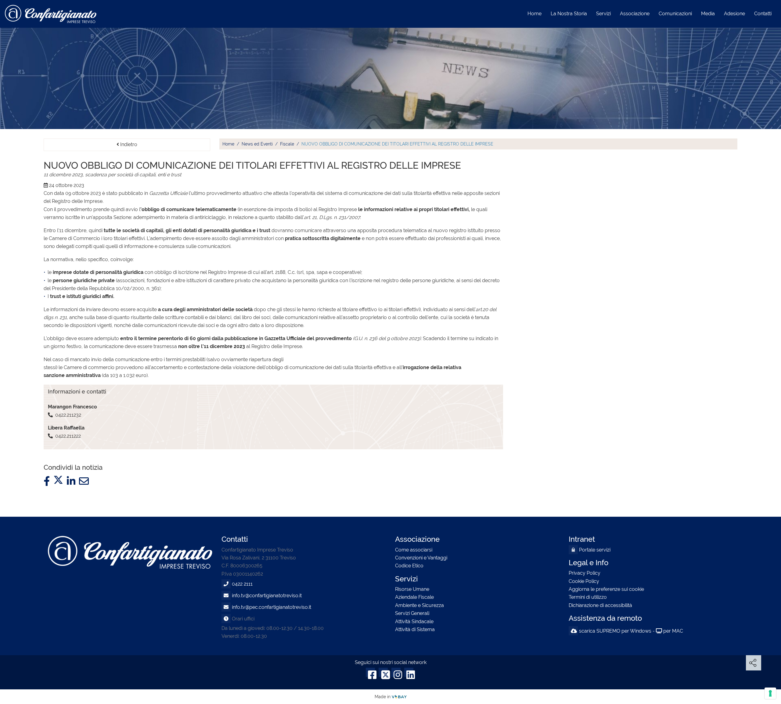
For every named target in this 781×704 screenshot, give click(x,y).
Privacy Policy (584, 573)
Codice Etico (409, 566)
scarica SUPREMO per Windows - (617, 631)
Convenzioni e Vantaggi (421, 558)
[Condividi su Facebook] (47, 481)
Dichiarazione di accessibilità (600, 605)
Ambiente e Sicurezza (419, 605)
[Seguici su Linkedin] (408, 675)
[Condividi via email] (84, 481)
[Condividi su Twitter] (58, 481)
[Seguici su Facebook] (370, 675)
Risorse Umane (412, 589)
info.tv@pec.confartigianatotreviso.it (271, 607)
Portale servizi (594, 550)
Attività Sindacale (414, 621)
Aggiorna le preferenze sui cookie (606, 589)
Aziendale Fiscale (414, 597)
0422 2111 (242, 584)
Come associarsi (413, 550)
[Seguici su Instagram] (396, 675)
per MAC (673, 631)
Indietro (128, 144)
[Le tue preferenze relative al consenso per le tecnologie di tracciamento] (770, 693)
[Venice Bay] (399, 696)
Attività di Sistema (415, 629)
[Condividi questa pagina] (753, 667)
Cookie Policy (584, 581)
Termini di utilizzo (588, 597)
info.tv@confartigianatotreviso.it (267, 595)
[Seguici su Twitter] (383, 675)
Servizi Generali (412, 613)
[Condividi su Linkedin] (71, 481)
